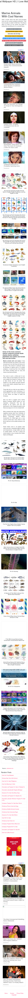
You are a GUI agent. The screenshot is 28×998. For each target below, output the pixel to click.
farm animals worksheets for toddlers (14, 45)
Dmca (6, 993)
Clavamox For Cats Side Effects (9, 815)
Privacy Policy (20, 993)
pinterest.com (10, 768)
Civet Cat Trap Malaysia (8, 775)
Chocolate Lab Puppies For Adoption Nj (11, 796)
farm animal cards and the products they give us (14, 40)
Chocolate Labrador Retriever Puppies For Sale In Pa (13, 799)
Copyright (14, 995)
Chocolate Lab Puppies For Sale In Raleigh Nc (13, 787)
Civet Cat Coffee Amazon (8, 832)
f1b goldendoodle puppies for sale (14, 43)
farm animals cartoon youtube (14, 29)
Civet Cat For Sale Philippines (9, 781)
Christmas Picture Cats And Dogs (10, 806)
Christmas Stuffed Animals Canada (10, 809)
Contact (12, 993)
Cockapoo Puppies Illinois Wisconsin (11, 823)
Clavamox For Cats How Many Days (11, 793)
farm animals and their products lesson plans (14, 38)
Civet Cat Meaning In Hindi (8, 784)
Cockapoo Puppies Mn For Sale (10, 826)
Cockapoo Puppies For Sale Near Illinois (12, 803)
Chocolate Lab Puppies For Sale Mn (11, 829)
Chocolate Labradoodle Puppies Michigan (12, 790)
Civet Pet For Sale (6, 818)
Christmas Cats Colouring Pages (10, 812)
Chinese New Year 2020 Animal (9, 778)
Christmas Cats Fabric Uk (8, 821)
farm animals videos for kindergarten (14, 36)
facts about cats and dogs (14, 33)
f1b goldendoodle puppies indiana (14, 31)
